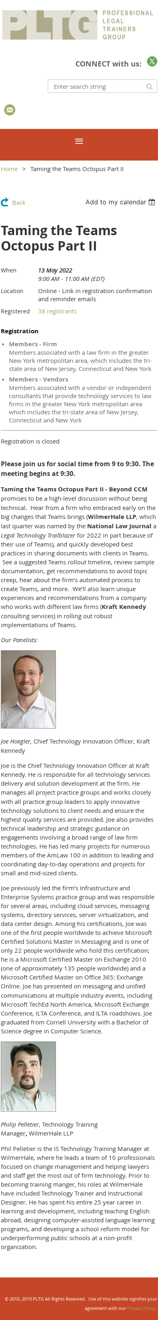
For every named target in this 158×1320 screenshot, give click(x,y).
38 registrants (57, 311)
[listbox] (121, 202)
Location (12, 291)
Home (9, 169)
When (9, 270)
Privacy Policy (141, 1308)
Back (19, 202)
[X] (152, 61)
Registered (15, 311)
